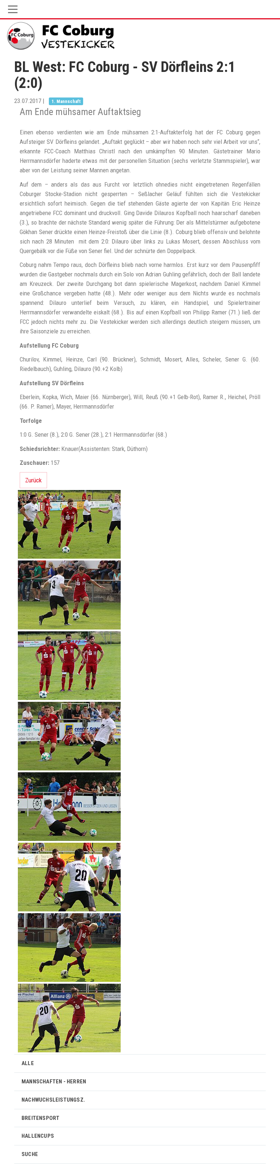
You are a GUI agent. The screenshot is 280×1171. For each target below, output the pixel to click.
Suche (30, 1154)
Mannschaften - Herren (54, 1081)
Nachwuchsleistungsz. (53, 1100)
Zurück (33, 480)
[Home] (62, 36)
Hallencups (38, 1136)
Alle (28, 1063)
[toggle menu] (140, 9)
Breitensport (40, 1118)
